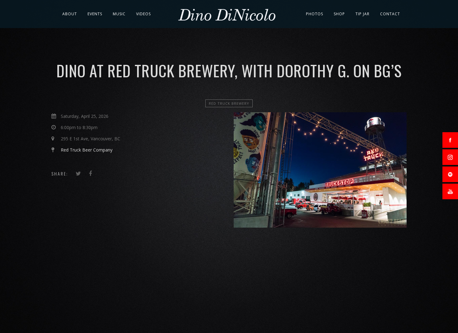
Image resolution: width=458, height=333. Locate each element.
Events (95, 14)
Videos (143, 14)
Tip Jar (362, 14)
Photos (314, 14)
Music (119, 14)
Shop (339, 14)
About (69, 14)
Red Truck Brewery (229, 103)
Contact (390, 14)
